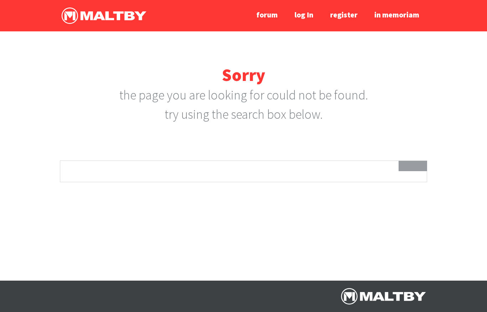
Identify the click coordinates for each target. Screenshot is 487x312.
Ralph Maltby (104, 15)
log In (303, 15)
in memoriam (396, 15)
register (344, 15)
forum (267, 15)
